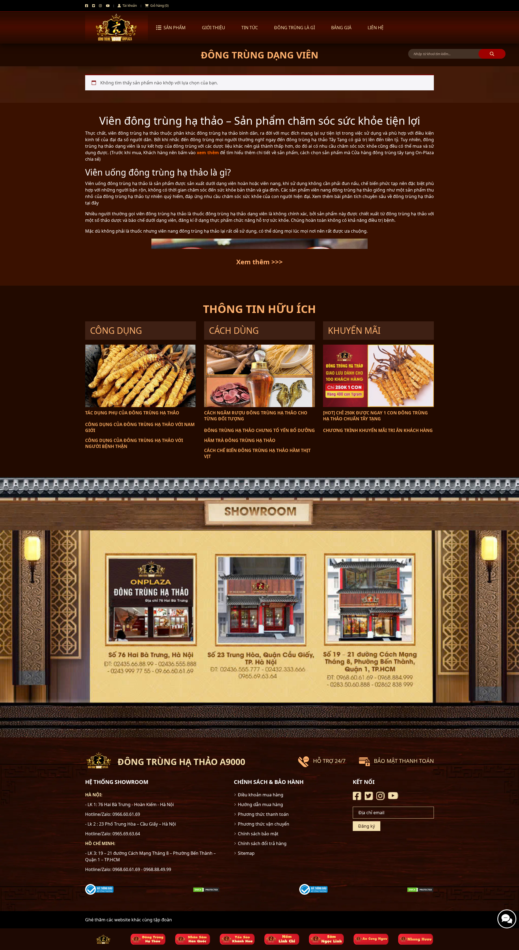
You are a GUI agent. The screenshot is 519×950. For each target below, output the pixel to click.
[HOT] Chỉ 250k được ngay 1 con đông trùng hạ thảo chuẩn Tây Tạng (375, 416)
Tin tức (249, 28)
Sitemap (246, 853)
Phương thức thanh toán (263, 814)
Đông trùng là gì (294, 28)
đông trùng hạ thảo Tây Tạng (316, 140)
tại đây (92, 203)
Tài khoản (129, 5)
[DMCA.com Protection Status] (206, 889)
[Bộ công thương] (99, 889)
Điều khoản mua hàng (260, 795)
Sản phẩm (175, 28)
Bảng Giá (341, 28)
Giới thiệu (213, 28)
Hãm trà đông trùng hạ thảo (239, 440)
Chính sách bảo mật (258, 834)
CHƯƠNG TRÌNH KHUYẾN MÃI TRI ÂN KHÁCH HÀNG (378, 430)
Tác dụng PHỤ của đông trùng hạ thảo (132, 413)
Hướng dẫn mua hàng (260, 804)
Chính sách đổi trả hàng (262, 843)
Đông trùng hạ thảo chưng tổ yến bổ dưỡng (259, 430)
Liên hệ (376, 28)
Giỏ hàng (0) (159, 5)
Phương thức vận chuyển (263, 824)
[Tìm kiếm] (491, 54)
